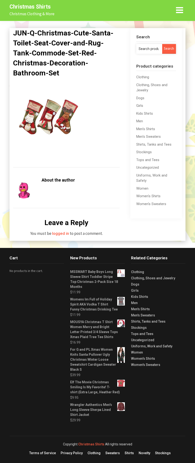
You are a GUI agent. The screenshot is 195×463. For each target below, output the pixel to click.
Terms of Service (42, 453)
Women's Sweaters (151, 204)
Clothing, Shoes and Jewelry (153, 278)
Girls (139, 105)
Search (169, 48)
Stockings (144, 152)
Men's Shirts (145, 129)
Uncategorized (147, 167)
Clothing (142, 77)
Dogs (140, 98)
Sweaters (112, 453)
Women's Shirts (148, 196)
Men (139, 121)
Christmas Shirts (30, 7)
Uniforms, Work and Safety (151, 346)
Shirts (129, 453)
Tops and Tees (147, 160)
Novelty (144, 453)
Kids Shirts (144, 113)
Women (142, 188)
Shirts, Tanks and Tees (153, 144)
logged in (60, 233)
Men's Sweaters (148, 136)
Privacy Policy (72, 453)
